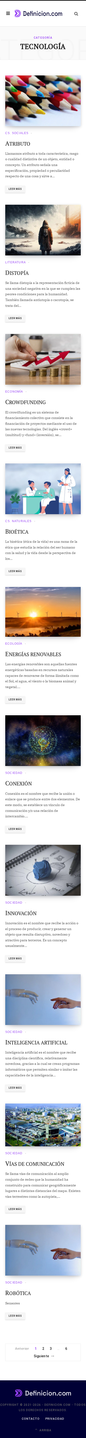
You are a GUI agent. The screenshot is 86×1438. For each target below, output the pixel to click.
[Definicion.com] (38, 13)
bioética (16, 531)
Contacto (30, 1418)
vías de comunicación (34, 1163)
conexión (18, 783)
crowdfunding (25, 402)
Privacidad (54, 1418)
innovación (21, 913)
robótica (18, 1293)
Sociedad (14, 773)
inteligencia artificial (36, 1042)
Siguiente (41, 1356)
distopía (17, 273)
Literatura (15, 262)
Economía (14, 391)
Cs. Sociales (16, 133)
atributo (17, 143)
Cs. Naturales (18, 521)
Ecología (13, 643)
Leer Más (15, 189)
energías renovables (33, 654)
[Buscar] (76, 14)
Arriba (44, 1430)
